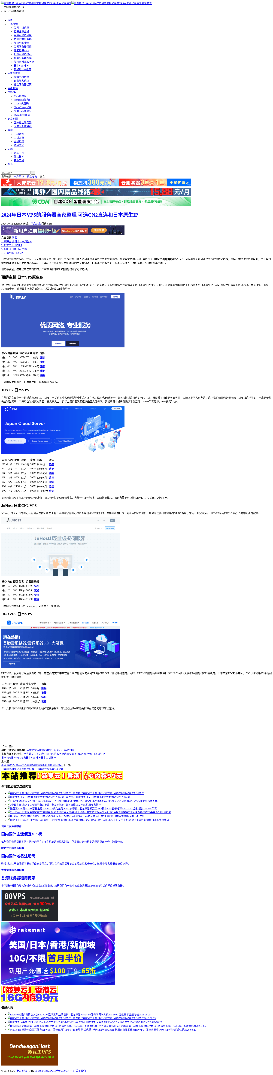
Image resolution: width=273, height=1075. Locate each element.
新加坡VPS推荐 (22, 69)
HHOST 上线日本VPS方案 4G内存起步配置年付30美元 (113, 793)
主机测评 (13, 88)
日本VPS (6, 757)
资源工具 (19, 160)
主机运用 (19, 141)
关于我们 (81, 1070)
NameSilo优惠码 (22, 99)
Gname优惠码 (21, 103)
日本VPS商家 (18, 757)
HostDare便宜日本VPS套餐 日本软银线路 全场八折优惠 (114, 816)
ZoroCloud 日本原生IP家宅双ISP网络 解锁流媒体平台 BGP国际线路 (134, 812)
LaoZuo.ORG (42, 1070)
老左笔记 (147, 3)
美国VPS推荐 (21, 43)
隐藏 (14, 237)
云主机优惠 (14, 73)
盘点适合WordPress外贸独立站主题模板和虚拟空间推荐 (32, 765)
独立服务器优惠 (23, 84)
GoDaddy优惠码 (22, 111)
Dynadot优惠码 (22, 115)
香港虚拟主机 (21, 31)
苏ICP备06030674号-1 (62, 1070)
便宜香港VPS (21, 50)
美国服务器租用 (23, 46)
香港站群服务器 (23, 39)
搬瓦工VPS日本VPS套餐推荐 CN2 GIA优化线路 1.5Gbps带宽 (123, 808)
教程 (10, 130)
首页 (10, 20)
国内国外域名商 (23, 126)
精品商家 (32, 176)
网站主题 (19, 153)
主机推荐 (13, 24)
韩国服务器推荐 (23, 58)
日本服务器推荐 (23, 54)
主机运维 (19, 134)
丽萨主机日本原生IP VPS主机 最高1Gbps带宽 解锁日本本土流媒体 (132, 820)
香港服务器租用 (23, 35)
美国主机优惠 (21, 27)
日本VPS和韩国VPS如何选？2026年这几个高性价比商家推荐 (124, 801)
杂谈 (10, 164)
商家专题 (13, 118)
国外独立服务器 (23, 122)
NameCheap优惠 (22, 107)
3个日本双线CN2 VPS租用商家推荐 (81, 804)
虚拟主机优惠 (21, 77)
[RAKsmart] (62, 779)
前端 (10, 149)
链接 (42, 357)
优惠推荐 (13, 92)
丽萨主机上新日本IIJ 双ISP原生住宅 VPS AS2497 (103, 797)
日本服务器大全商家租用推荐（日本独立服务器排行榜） (32, 769)
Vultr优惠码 (20, 96)
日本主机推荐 (48, 757)
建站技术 (19, 156)
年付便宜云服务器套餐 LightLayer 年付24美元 (52, 750)
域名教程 (19, 145)
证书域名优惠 (21, 80)
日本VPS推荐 (21, 65)
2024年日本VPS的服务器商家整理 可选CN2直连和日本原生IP (69, 215)
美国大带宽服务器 (24, 62)
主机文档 (19, 137)
